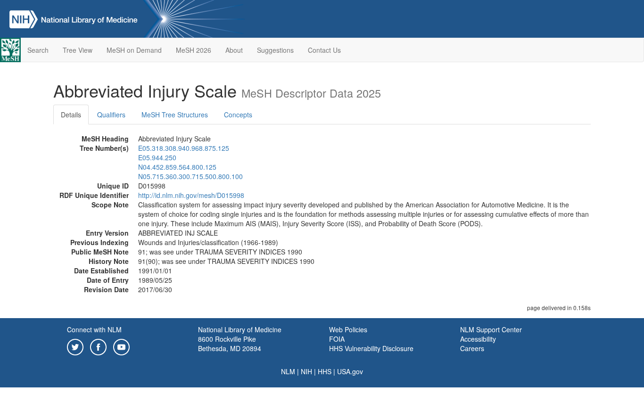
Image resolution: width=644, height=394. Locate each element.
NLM (288, 371)
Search (38, 50)
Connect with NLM (94, 329)
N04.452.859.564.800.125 (177, 167)
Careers (472, 348)
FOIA (337, 339)
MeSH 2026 (193, 50)
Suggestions (275, 50)
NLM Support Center (491, 329)
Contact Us (324, 50)
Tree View (77, 50)
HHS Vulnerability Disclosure (371, 348)
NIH (306, 371)
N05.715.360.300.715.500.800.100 (190, 176)
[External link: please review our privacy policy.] (75, 346)
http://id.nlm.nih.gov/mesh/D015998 (191, 195)
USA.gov (350, 371)
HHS (324, 371)
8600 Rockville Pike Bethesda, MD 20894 (229, 343)
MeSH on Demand (134, 50)
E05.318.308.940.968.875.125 (183, 148)
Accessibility (478, 339)
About (234, 50)
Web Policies (348, 329)
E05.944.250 (157, 157)
